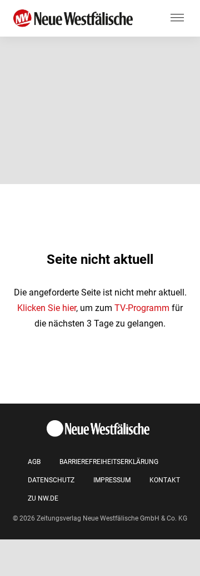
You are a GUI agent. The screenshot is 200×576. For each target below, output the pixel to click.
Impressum (112, 480)
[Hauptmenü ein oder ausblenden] (177, 18)
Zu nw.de (43, 498)
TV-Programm (141, 308)
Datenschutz (51, 480)
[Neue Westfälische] (75, 18)
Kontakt (164, 480)
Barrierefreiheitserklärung (108, 462)
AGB (34, 462)
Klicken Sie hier (46, 308)
